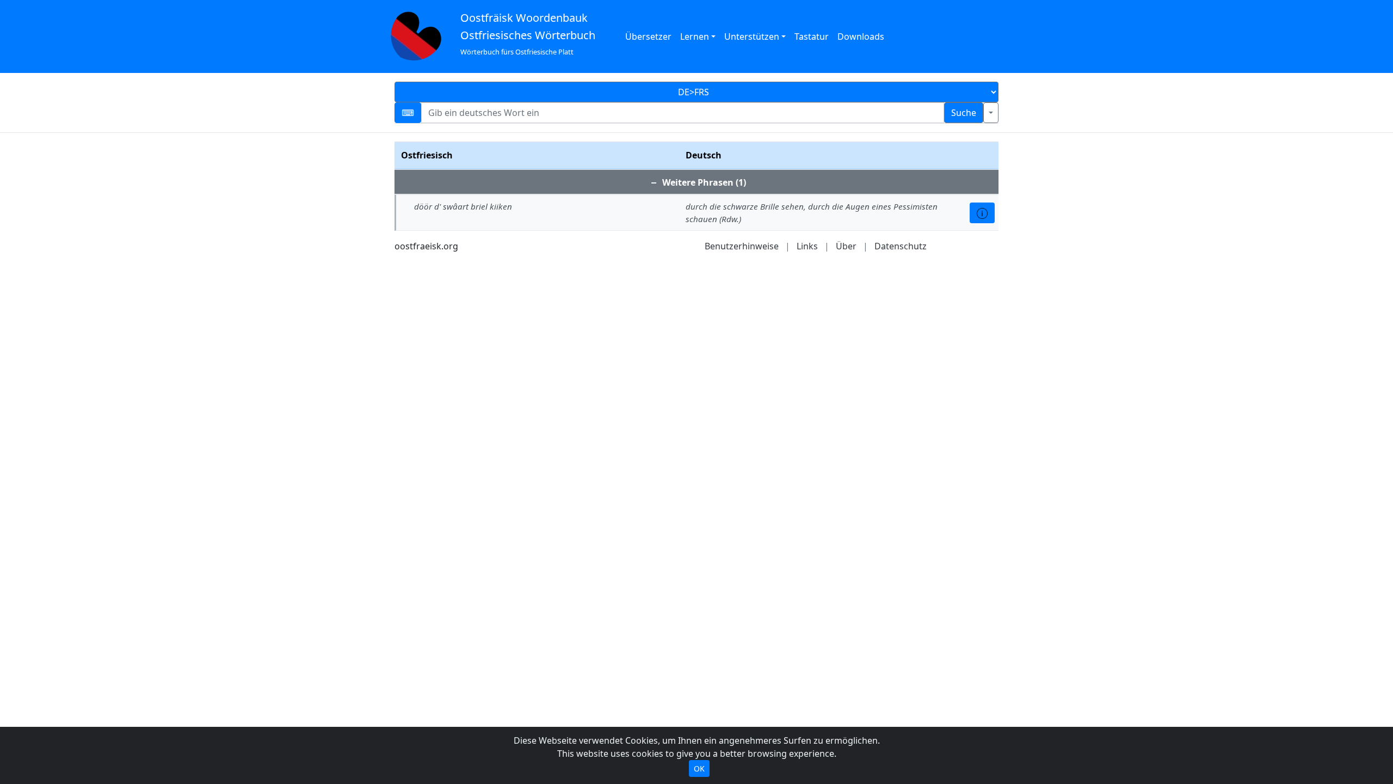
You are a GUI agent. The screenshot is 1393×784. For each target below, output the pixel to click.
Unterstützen (751, 36)
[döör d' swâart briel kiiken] (982, 213)
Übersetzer (648, 36)
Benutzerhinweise (742, 246)
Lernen (694, 36)
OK (699, 768)
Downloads (860, 36)
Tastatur (811, 36)
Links (807, 246)
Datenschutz (900, 246)
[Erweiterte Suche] (990, 112)
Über (846, 246)
